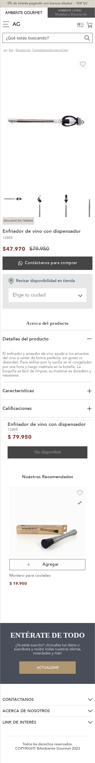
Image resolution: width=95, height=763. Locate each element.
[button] (47, 121)
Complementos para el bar (50, 50)
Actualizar (48, 667)
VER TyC (82, 3)
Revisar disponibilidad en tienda (45, 281)
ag (5, 50)
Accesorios (22, 50)
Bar (11, 50)
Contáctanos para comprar (51, 263)
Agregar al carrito (48, 564)
